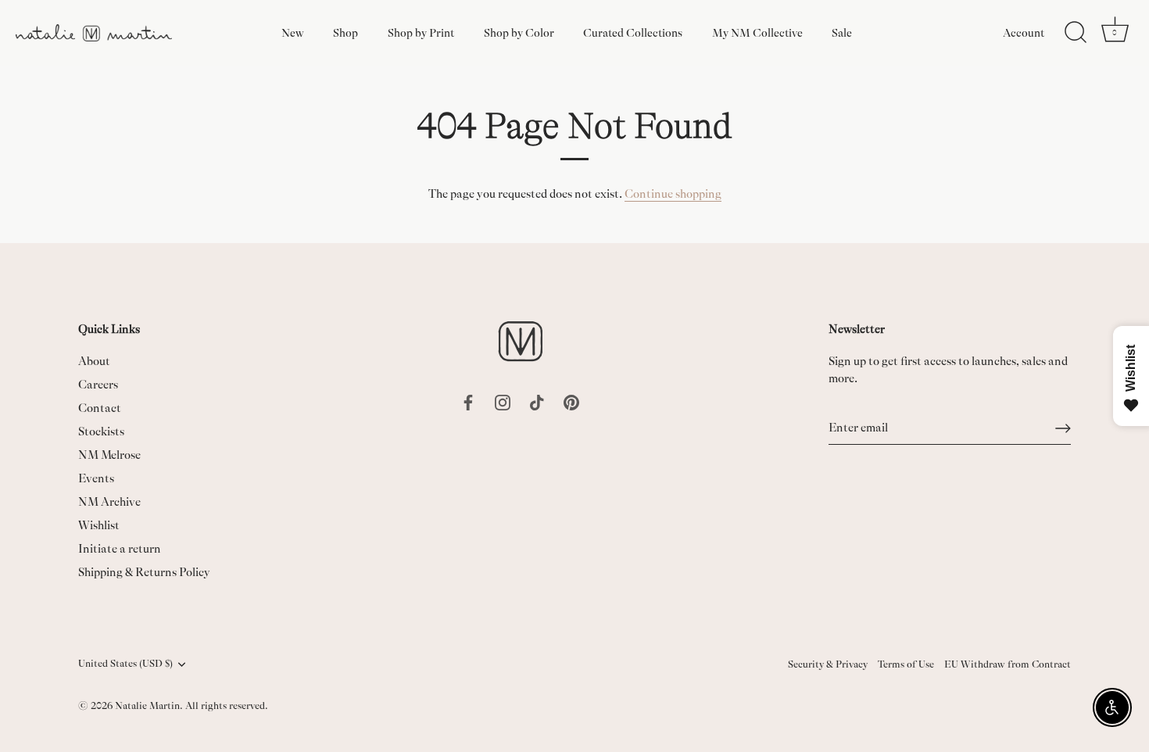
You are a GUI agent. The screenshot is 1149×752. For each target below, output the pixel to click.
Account (1023, 33)
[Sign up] (1063, 428)
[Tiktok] (537, 401)
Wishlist (99, 525)
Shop (345, 33)
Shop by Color (519, 33)
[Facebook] (468, 401)
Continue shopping (673, 194)
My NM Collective (757, 33)
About (94, 361)
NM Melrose (109, 455)
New (292, 33)
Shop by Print (421, 33)
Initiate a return (119, 549)
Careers (98, 385)
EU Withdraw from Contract (1007, 664)
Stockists (101, 432)
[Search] (1075, 33)
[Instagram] (502, 401)
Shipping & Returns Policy (144, 572)
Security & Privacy (828, 664)
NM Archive (109, 502)
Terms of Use (906, 664)
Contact (99, 408)
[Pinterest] (571, 401)
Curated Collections (632, 33)
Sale (842, 33)
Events (96, 478)
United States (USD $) (125, 663)
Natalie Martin (147, 705)
